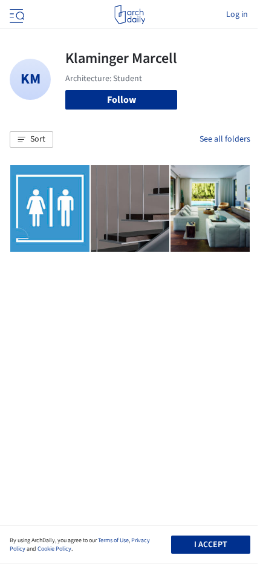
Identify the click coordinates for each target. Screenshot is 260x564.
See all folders (225, 139)
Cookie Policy (54, 549)
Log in (237, 14)
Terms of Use (113, 540)
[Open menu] (15, 14)
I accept (210, 545)
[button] (31, 139)
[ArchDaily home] (129, 14)
